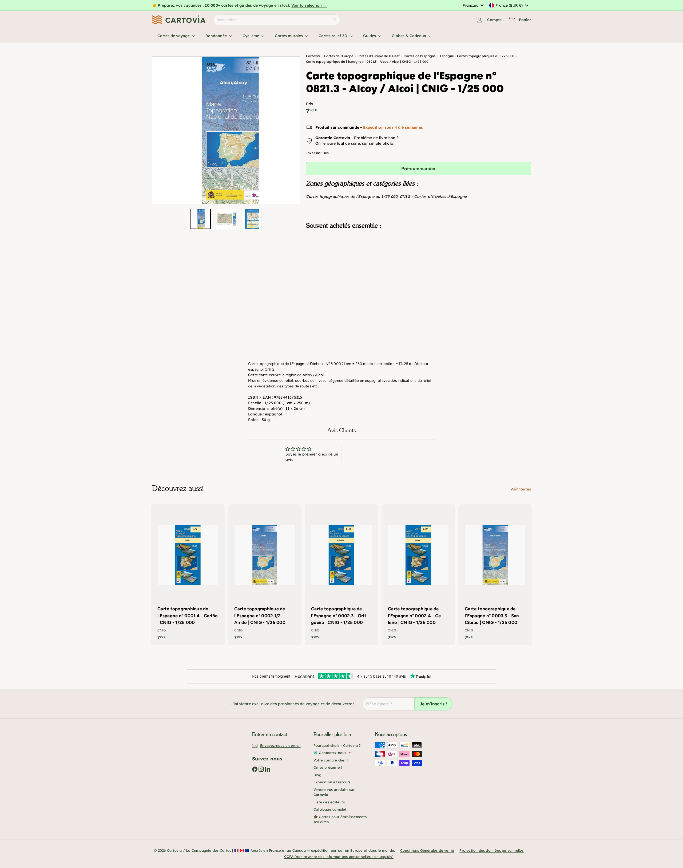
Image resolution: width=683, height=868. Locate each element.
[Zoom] (226, 130)
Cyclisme (251, 35)
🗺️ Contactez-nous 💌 (332, 753)
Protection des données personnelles (491, 850)
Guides (370, 35)
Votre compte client (330, 760)
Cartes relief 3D (333, 35)
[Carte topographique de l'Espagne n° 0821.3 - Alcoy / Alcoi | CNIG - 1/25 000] (418, 259)
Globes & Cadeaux (409, 35)
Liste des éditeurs (329, 802)
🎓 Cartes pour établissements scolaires (340, 819)
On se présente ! (327, 767)
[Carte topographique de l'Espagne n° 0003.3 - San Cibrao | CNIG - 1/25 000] (495, 574)
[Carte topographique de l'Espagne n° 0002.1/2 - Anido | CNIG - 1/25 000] (264, 574)
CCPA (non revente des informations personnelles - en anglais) (339, 856)
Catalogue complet (330, 809)
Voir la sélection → (309, 5)
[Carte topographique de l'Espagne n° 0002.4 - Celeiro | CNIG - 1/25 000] (418, 574)
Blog (317, 775)
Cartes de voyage (174, 35)
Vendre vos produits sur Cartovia (334, 792)
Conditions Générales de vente (427, 850)
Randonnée (216, 35)
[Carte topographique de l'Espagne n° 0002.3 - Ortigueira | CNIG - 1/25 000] (341, 574)
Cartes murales (289, 35)
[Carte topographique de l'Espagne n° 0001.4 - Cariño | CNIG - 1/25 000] (188, 574)
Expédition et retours (331, 782)
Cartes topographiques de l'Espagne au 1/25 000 (352, 196)
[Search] (335, 19)
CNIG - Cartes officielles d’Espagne (433, 196)
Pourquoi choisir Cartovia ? (337, 745)
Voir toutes (520, 489)
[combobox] (473, 5)
